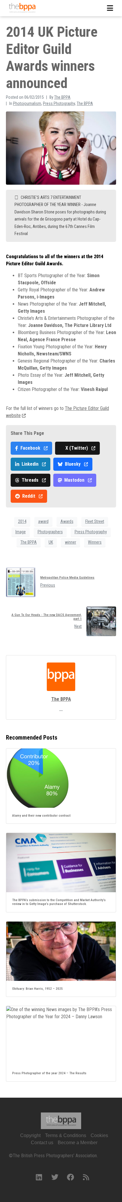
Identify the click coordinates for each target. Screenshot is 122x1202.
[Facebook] (70, 1177)
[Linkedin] (39, 1177)
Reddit (28, 496)
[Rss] (86, 1177)
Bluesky (73, 464)
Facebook (30, 448)
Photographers (50, 531)
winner (70, 542)
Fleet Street (94, 521)
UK (51, 542)
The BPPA (62, 97)
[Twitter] (55, 1177)
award (43, 521)
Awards (66, 521)
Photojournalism (27, 103)
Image (20, 531)
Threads (30, 480)
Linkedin (30, 464)
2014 (22, 521)
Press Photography (59, 103)
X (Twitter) (76, 448)
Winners (95, 542)
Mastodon (74, 480)
